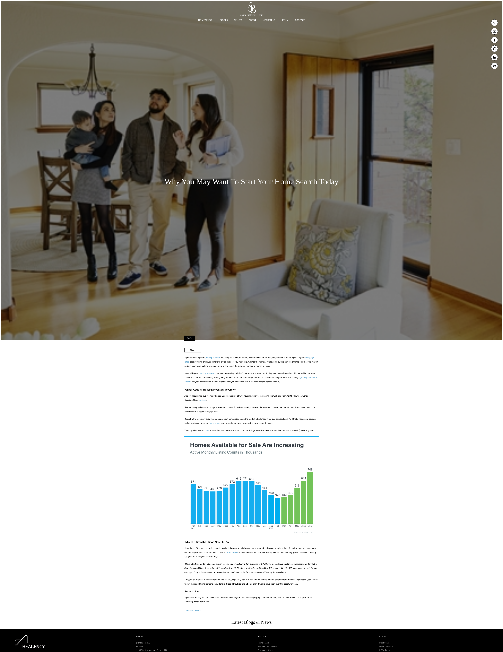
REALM (284, 20)
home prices (214, 423)
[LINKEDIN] (494, 57)
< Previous (188, 610)
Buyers (224, 20)
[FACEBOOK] (494, 40)
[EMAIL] (494, 31)
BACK (189, 338)
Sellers (238, 20)
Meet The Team (386, 646)
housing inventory (207, 373)
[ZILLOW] (494, 66)
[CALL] (494, 22)
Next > (198, 610)
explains (202, 400)
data (207, 430)
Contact (300, 20)
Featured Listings (265, 650)
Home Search (205, 20)
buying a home (213, 357)
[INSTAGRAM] (494, 48)
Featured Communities (267, 646)
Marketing (269, 20)
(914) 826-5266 (143, 643)
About (252, 20)
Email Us (140, 646)
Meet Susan (384, 643)
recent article (232, 552)
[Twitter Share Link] (193, 357)
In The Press (384, 650)
